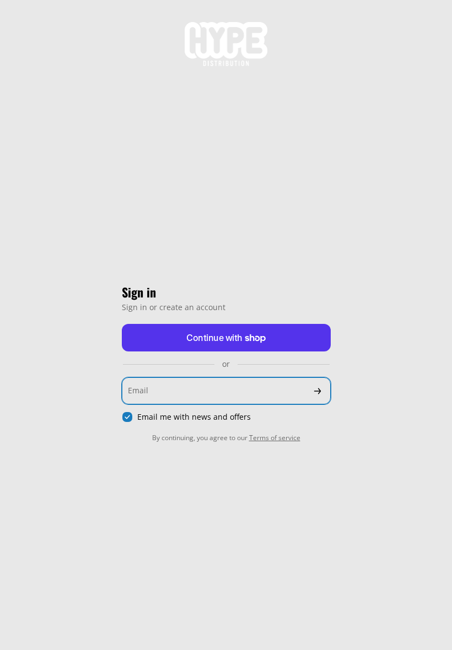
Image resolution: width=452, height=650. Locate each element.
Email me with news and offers (194, 417)
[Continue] (317, 390)
